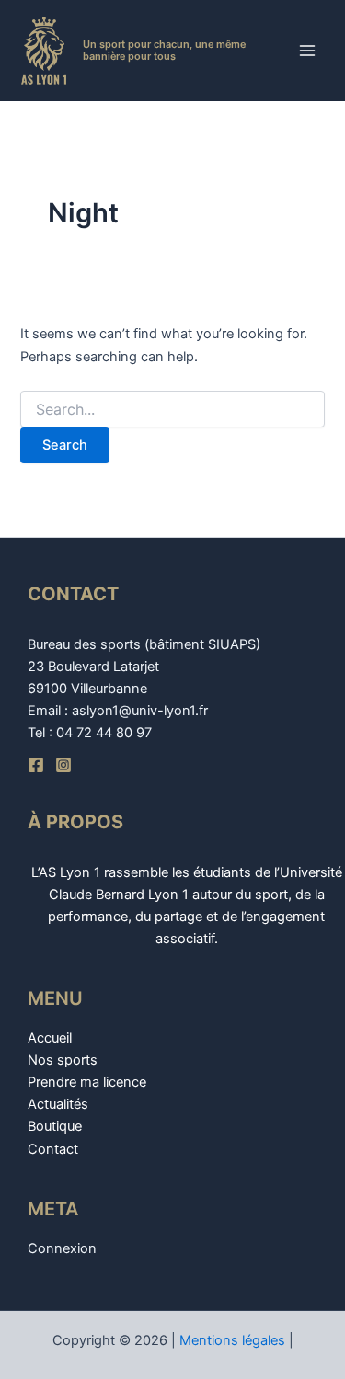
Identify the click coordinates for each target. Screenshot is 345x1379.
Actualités (58, 1104)
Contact (53, 1149)
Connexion (62, 1248)
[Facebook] (36, 765)
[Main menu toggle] (307, 50)
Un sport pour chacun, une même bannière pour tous (164, 50)
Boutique (55, 1126)
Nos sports (63, 1060)
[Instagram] (63, 765)
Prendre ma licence (87, 1082)
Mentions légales (232, 1340)
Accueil (50, 1038)
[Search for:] (172, 409)
